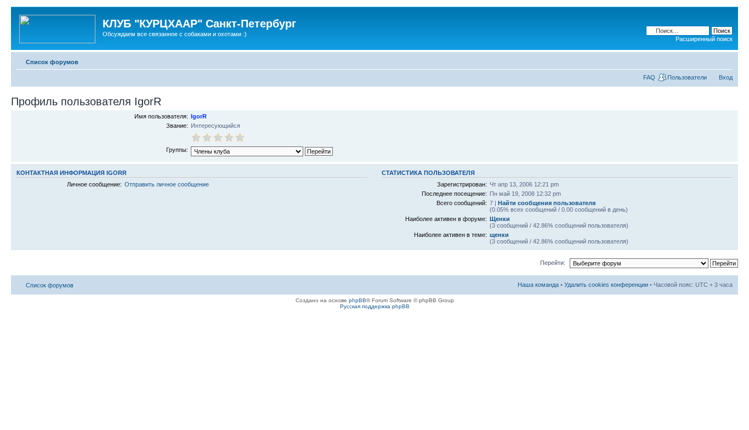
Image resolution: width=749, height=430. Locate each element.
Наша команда (538, 284)
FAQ (649, 77)
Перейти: (552, 262)
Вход (726, 77)
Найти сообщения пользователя (546, 203)
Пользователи (687, 77)
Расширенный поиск (704, 39)
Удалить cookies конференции (606, 284)
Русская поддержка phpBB (375, 306)
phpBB (357, 300)
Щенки (500, 219)
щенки (499, 234)
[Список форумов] (58, 26)
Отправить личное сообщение (166, 184)
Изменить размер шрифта (725, 60)
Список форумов (52, 62)
